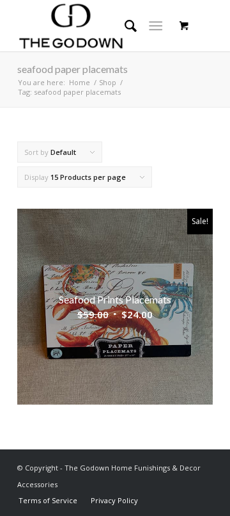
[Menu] (155, 25)
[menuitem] (48, 500)
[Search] (124, 25)
